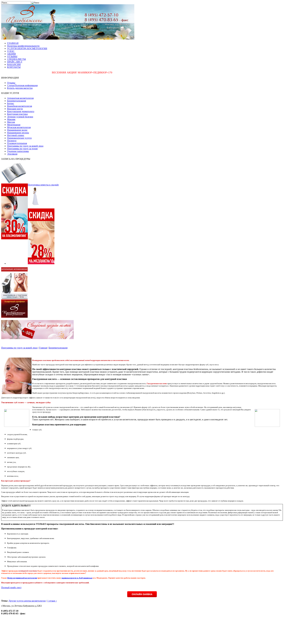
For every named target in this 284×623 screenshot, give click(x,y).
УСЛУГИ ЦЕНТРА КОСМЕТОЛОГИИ (27, 48)
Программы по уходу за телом (22, 148)
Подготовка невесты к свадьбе (43, 185)
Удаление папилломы (18, 151)
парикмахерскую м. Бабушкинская (77, 578)
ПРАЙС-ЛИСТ (14, 62)
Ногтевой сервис (15, 135)
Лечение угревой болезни (20, 116)
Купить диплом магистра (20, 88)
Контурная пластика (17, 114)
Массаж (11, 122)
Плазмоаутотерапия (17, 143)
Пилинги (11, 140)
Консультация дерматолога (20, 111)
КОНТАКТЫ (14, 67)
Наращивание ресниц (18, 132)
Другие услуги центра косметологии (27, 601)
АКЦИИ (11, 54)
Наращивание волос (17, 130)
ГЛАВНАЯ (12, 43)
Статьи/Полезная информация (22, 85)
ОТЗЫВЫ (12, 56)
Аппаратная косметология (20, 98)
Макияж (11, 119)
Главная (43, 347)
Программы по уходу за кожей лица (25, 146)
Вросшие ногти (15, 108)
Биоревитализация (16, 101)
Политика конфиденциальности (23, 46)
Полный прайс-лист (11, 587)
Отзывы (11, 82)
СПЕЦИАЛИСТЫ (16, 59)
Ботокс (10, 103)
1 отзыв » (52, 601)
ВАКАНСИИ (14, 64)
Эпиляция (12, 154)
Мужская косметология (19, 127)
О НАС (10, 51)
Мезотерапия (13, 124)
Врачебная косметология (19, 106)
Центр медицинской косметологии (22, 578)
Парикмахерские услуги (19, 138)
